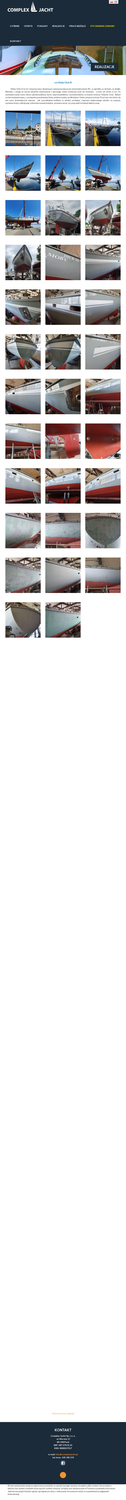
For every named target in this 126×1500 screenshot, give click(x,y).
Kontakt (15, 41)
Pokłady (42, 26)
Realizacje (58, 26)
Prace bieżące (77, 26)
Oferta (28, 26)
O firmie (14, 26)
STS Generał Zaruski (102, 26)
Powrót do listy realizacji (63, 1413)
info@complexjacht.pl (67, 1454)
